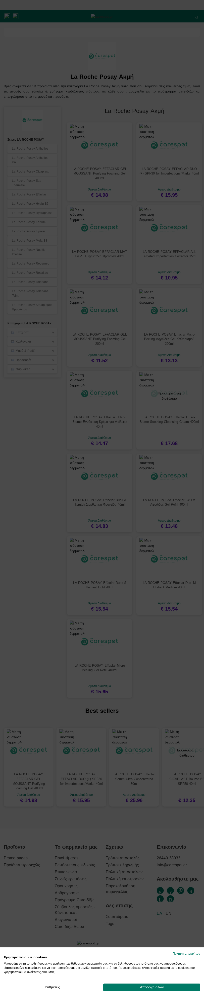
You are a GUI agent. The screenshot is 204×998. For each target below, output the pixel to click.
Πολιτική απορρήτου (186, 953)
